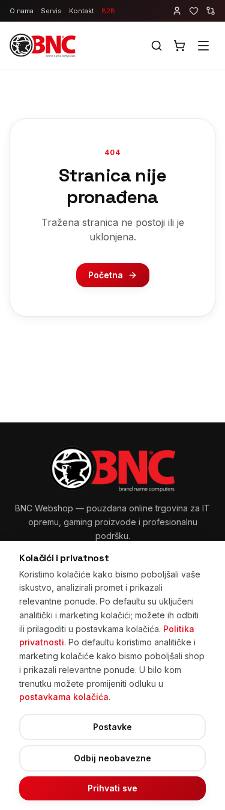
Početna (105, 275)
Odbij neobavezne (112, 758)
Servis (51, 11)
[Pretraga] (156, 45)
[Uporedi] (210, 11)
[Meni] (203, 46)
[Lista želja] (194, 11)
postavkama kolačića (64, 697)
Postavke (112, 727)
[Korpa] (179, 45)
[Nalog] (177, 11)
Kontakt (81, 11)
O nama (22, 11)
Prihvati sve (112, 788)
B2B (108, 11)
